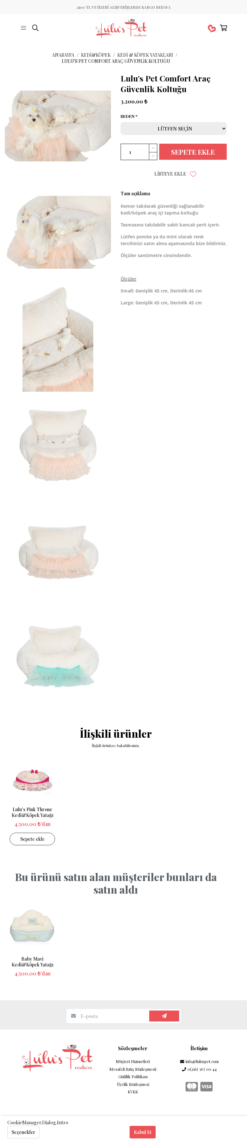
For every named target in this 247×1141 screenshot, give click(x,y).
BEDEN (127, 116)
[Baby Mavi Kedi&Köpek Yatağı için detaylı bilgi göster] (32, 929)
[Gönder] (164, 1016)
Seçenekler (23, 1132)
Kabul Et (142, 1132)
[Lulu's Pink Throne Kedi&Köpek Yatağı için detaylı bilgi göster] (32, 779)
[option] (32, 801)
